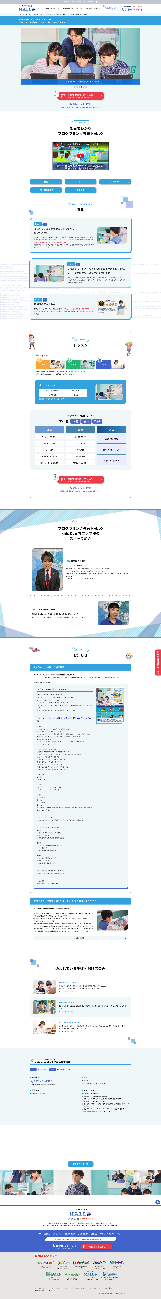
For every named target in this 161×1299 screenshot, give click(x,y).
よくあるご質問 (86, 8)
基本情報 (80, 190)
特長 (46, 181)
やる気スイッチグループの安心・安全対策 (101, 1288)
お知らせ (115, 181)
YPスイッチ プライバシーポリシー (111, 1234)
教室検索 (46, 8)
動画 (77, 8)
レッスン (80, 181)
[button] (75, 87)
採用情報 (52, 1290)
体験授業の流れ (68, 8)
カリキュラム (55, 8)
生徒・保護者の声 (46, 190)
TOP (38, 8)
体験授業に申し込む (96, 1246)
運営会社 (97, 8)
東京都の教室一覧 (80, 1164)
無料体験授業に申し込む (80, 95)
